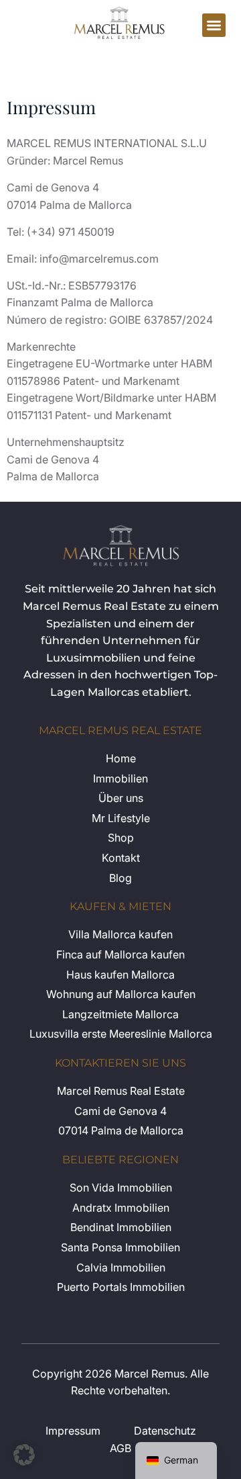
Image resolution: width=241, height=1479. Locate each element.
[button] (214, 25)
